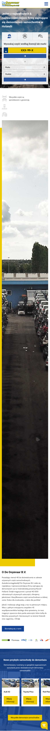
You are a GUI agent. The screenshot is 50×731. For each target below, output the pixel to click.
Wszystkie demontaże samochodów (25, 717)
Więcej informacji (10, 700)
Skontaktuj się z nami (13, 629)
